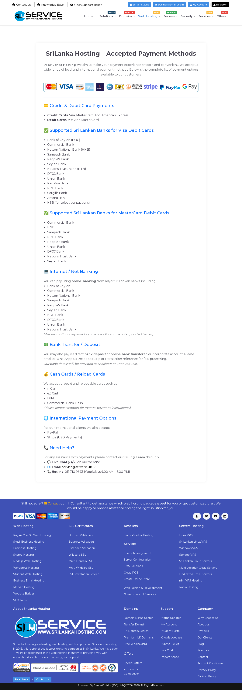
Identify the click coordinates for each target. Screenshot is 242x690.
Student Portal (170, 631)
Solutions (107, 14)
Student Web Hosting (27, 574)
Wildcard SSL (77, 554)
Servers (170, 14)
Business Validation (81, 541)
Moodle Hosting (24, 587)
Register (221, 4)
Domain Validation (81, 535)
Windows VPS (188, 548)
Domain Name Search (138, 618)
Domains (126, 14)
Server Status (140, 4)
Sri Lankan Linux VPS (193, 541)
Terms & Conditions (210, 663)
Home (88, 16)
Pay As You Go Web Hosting (32, 535)
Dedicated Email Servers (195, 574)
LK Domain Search (136, 631)
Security (186, 16)
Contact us (43, 679)
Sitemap (203, 650)
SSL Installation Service (84, 574)
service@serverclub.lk (78, 467)
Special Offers (133, 663)
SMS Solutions (133, 566)
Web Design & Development (143, 588)
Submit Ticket (170, 644)
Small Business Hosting (28, 541)
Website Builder (23, 593)
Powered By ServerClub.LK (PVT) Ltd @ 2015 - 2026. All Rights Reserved (121, 685)
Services (205, 14)
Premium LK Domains (139, 637)
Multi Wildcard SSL (81, 567)
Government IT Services (140, 594)
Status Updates (171, 618)
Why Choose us (208, 618)
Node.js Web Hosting (27, 561)
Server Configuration (137, 559)
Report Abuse (170, 657)
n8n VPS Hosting (190, 580)
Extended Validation (82, 548)
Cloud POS (131, 572)
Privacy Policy (207, 670)
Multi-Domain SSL (81, 561)
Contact (53, 503)
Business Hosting (24, 548)
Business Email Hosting (28, 580)
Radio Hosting (188, 587)
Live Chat (167, 650)
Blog (201, 644)
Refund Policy (207, 676)
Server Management (137, 553)
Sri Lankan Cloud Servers (195, 561)
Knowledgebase (171, 637)
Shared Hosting (23, 554)
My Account (169, 624)
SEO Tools (19, 600)
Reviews (203, 631)
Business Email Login (170, 4)
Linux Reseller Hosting (139, 535)
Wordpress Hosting (26, 567)
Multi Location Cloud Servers (198, 567)
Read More (21, 679)
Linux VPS (186, 535)
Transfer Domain (135, 624)
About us (203, 624)
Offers (222, 14)
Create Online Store (137, 579)
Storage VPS (187, 554)
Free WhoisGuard (135, 644)
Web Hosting (148, 14)
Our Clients (205, 637)
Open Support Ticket (88, 5)
